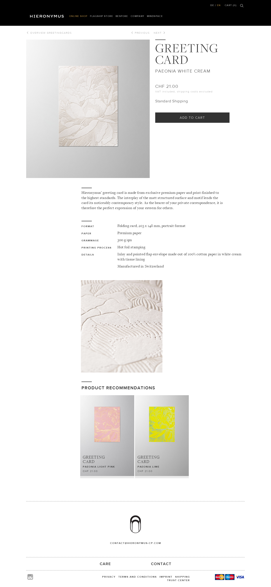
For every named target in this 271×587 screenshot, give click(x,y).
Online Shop (78, 16)
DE (212, 5)
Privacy (109, 576)
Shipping (182, 576)
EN (219, 5)
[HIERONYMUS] (47, 15)
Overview (50, 32)
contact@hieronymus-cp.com (135, 543)
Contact (161, 564)
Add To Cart (192, 117)
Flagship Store (101, 16)
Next (158, 32)
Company (137, 16)
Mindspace (155, 16)
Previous (142, 32)
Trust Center (178, 580)
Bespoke (122, 16)
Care (105, 564)
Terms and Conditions (137, 576)
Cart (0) (231, 5)
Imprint (165, 576)
